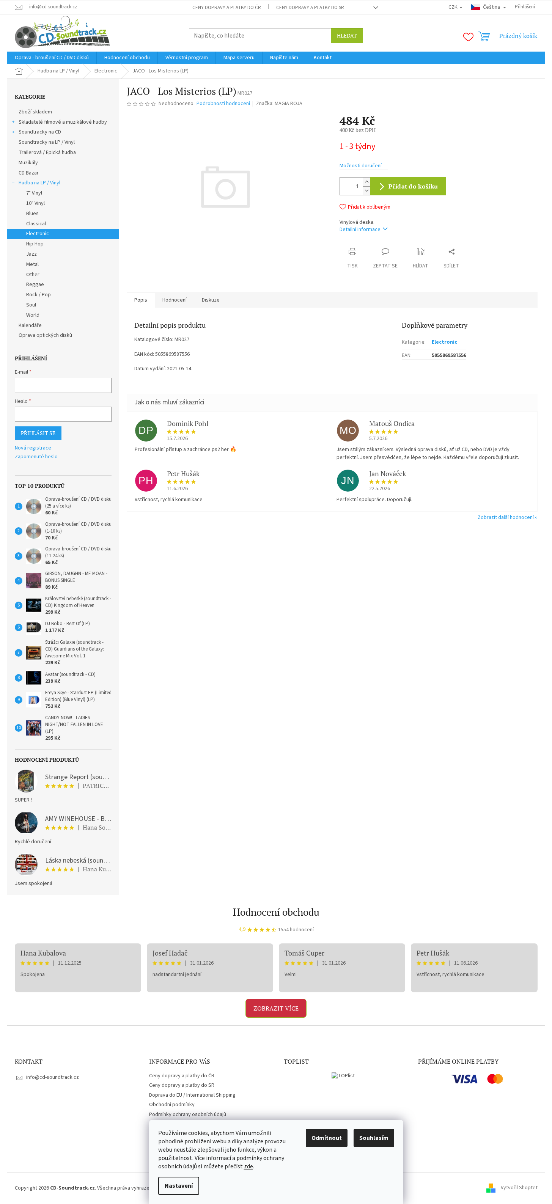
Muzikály (28, 163)
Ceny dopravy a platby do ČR (226, 7)
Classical (36, 224)
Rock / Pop (38, 295)
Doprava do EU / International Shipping (192, 1095)
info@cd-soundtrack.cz (52, 1077)
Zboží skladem (35, 112)
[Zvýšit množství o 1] (366, 182)
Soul (31, 305)
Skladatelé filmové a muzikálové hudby (63, 122)
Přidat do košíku (413, 186)
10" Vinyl (35, 203)
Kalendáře (30, 325)
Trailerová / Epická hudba (47, 152)
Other (32, 274)
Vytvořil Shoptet (519, 1188)
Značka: (279, 103)
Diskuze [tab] (211, 300)
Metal (32, 264)
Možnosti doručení (361, 166)
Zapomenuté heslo (36, 457)
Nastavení (179, 1186)
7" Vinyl (34, 193)
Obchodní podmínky (172, 1104)
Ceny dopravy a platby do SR (310, 7)
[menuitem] (51, 58)
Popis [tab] (140, 300)
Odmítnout (326, 1138)
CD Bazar (29, 173)
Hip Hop (35, 244)
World (32, 315)
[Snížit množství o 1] (366, 190)
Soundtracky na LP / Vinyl (47, 142)
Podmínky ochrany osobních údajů (187, 1114)
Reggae (35, 284)
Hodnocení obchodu (276, 911)
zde (248, 1166)
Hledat (347, 35)
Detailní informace (360, 229)
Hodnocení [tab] (174, 300)
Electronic (37, 233)
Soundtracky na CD (40, 132)
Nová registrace (33, 448)
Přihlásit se (38, 433)
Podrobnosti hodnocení (223, 103)
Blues (32, 213)
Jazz (31, 254)
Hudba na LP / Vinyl (39, 183)
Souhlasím (373, 1138)
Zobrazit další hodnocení (506, 517)
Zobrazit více (276, 1008)
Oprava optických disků (45, 335)
